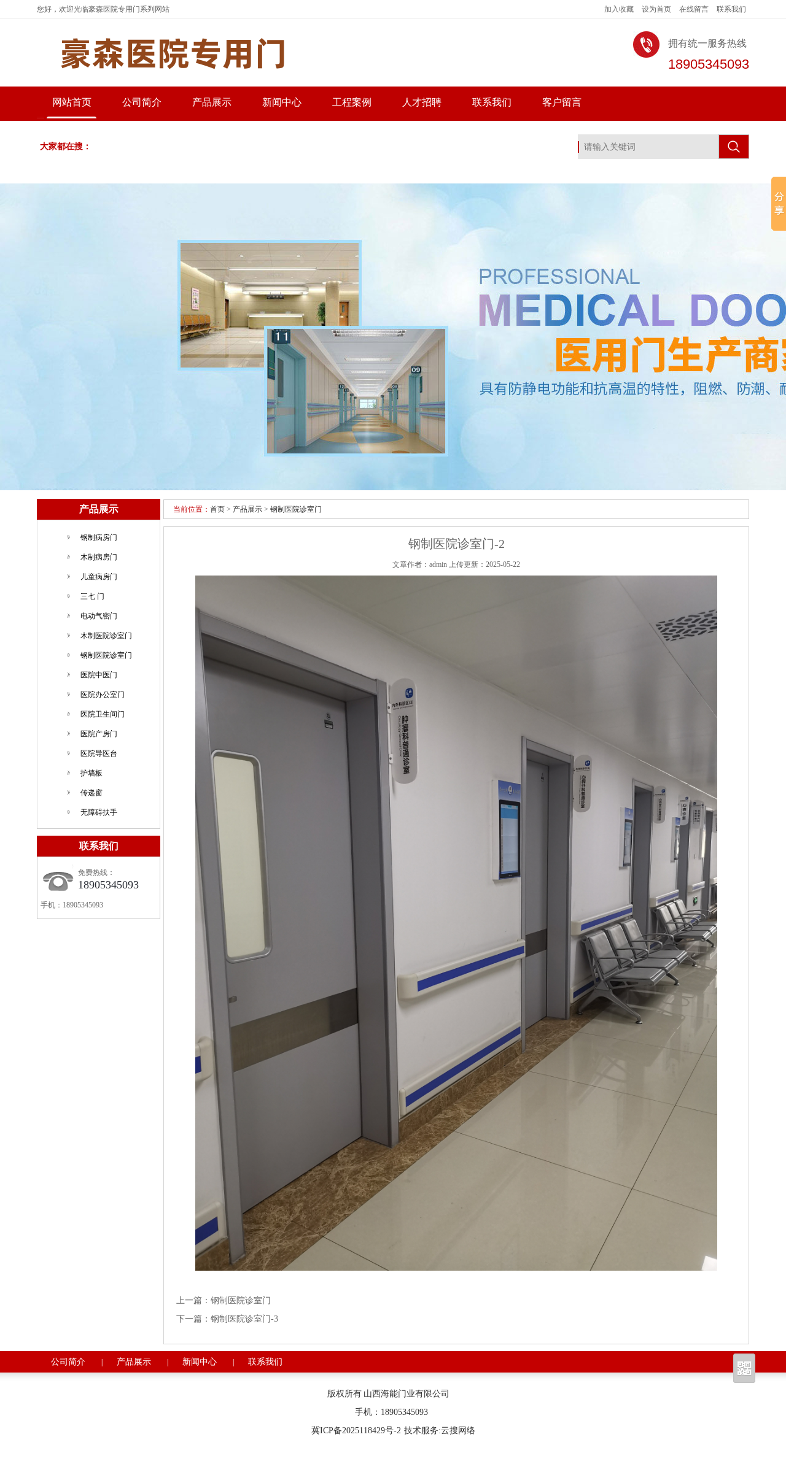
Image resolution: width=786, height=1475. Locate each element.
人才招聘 (422, 102)
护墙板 (91, 773)
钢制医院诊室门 (296, 509)
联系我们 (731, 9)
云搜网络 (458, 1430)
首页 (217, 509)
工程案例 (352, 102)
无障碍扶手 (98, 812)
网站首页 (71, 102)
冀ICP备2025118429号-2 (356, 1430)
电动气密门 (98, 616)
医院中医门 (98, 675)
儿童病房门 (98, 576)
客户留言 (562, 102)
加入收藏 (619, 9)
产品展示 (212, 102)
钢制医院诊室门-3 (244, 1318)
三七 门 (92, 596)
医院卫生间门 (102, 714)
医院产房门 (98, 734)
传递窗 (91, 792)
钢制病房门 (98, 537)
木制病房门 (98, 557)
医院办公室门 (102, 694)
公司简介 (141, 102)
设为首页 (656, 9)
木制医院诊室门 (106, 635)
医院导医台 (98, 753)
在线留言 (694, 9)
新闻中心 (282, 102)
